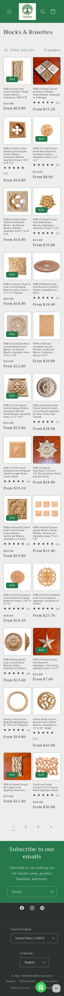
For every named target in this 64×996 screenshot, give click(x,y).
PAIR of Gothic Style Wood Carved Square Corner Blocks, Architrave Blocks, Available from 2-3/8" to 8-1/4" (16, 155)
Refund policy (28, 981)
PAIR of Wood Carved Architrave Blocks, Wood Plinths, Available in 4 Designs (46, 93)
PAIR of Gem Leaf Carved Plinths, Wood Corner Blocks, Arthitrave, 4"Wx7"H (16, 93)
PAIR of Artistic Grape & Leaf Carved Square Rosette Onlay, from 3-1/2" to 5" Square (17, 288)
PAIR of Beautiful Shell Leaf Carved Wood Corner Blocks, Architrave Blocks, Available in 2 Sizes (17, 533)
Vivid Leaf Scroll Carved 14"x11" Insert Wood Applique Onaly (45, 787)
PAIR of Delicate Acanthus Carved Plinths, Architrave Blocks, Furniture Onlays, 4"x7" (44, 349)
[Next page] (51, 827)
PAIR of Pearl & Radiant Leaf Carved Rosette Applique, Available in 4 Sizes (46, 599)
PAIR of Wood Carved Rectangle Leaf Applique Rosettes (16, 787)
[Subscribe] (52, 891)
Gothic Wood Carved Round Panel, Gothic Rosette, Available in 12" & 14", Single (45, 724)
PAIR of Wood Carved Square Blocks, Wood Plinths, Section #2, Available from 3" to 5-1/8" (46, 533)
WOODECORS (30, 975)
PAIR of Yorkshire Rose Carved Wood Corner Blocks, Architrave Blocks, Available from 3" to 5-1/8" (17, 349)
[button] (9, 12)
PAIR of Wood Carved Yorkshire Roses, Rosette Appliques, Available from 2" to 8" (46, 224)
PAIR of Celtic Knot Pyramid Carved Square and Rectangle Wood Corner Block (17, 472)
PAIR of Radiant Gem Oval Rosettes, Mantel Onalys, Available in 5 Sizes (45, 288)
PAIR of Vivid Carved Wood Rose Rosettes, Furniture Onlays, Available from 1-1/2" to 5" (45, 154)
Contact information (46, 987)
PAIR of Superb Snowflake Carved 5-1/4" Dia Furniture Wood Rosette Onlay (47, 472)
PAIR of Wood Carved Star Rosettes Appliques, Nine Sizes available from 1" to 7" (46, 664)
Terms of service (20, 987)
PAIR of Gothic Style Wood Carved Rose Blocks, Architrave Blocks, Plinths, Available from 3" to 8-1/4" (17, 226)
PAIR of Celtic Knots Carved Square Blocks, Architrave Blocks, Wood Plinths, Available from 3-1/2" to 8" (17, 411)
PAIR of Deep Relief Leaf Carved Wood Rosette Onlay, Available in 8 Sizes (15, 664)
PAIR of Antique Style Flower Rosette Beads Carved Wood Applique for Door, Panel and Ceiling (46, 411)
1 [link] (13, 827)
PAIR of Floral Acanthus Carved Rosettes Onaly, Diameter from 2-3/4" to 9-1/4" (17, 599)
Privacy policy (49, 981)
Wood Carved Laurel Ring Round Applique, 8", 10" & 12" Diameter (16, 722)
